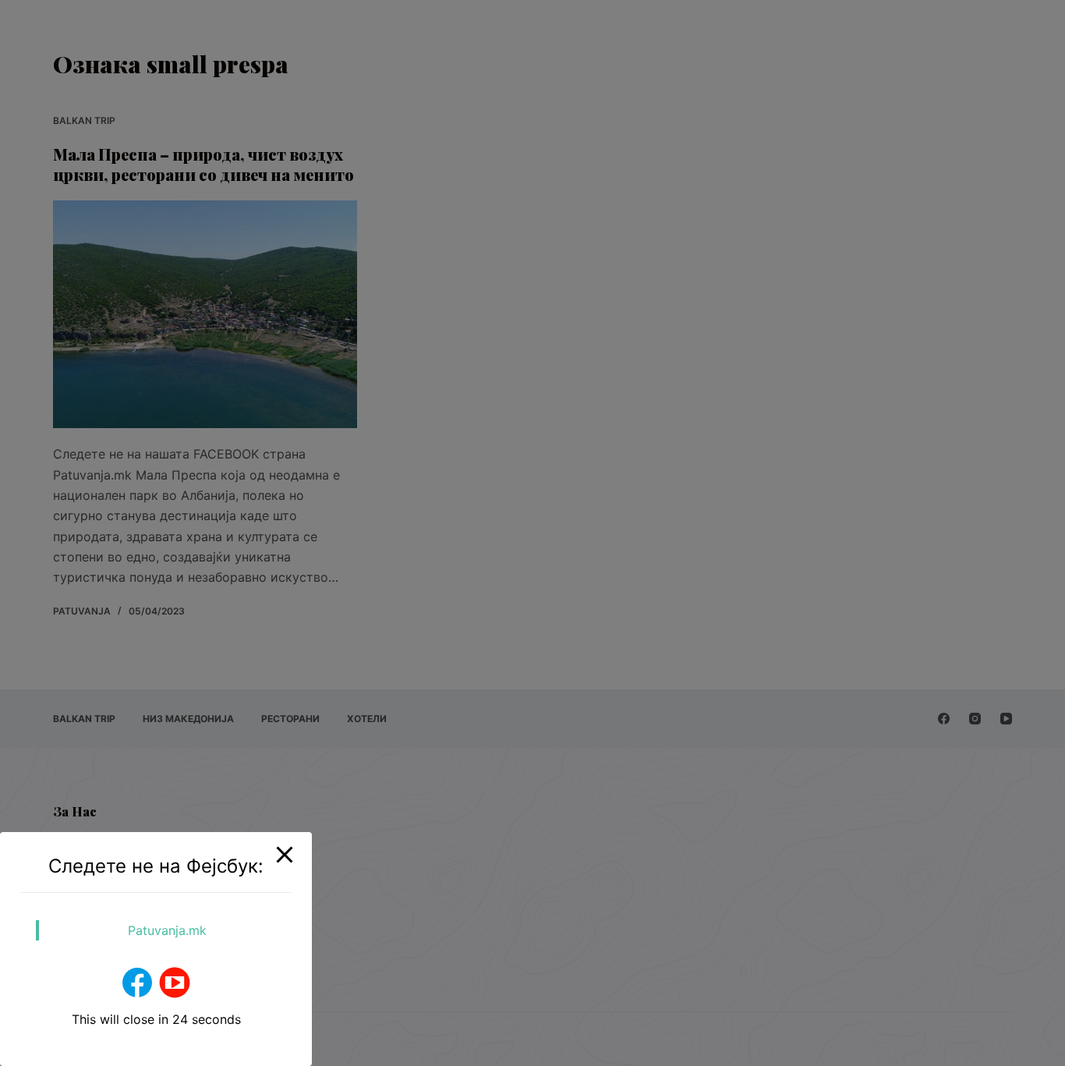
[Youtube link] (174, 982)
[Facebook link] (137, 982)
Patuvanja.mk (167, 930)
